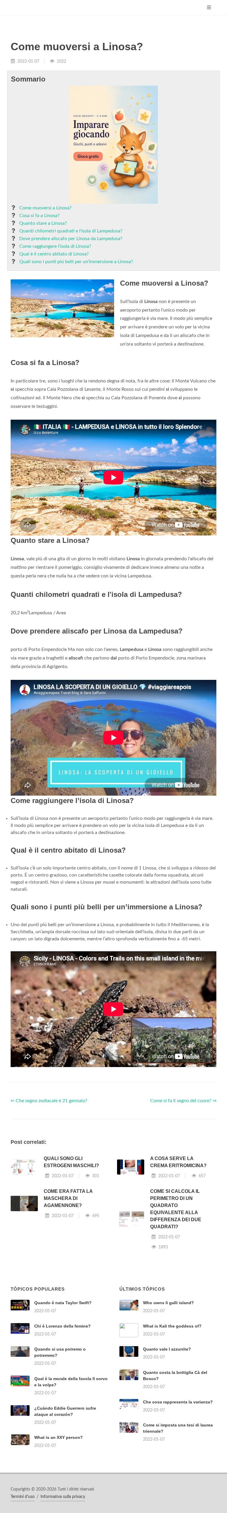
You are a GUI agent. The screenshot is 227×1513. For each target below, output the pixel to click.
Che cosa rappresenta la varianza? (178, 1402)
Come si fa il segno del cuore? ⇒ (183, 1100)
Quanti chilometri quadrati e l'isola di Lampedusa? (70, 231)
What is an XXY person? (58, 1437)
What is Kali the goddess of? (172, 1326)
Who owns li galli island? (168, 1302)
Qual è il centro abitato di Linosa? (54, 254)
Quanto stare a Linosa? (43, 223)
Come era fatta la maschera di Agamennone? (68, 1198)
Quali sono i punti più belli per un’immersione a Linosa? (76, 261)
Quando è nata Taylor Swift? (63, 1302)
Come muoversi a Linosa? (45, 208)
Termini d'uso (23, 1497)
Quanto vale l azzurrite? (167, 1349)
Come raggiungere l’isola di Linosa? (55, 246)
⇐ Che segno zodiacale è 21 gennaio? (49, 1100)
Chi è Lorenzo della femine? (62, 1326)
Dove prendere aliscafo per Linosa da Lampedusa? (70, 238)
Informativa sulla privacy (62, 1497)
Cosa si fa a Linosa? (39, 215)
